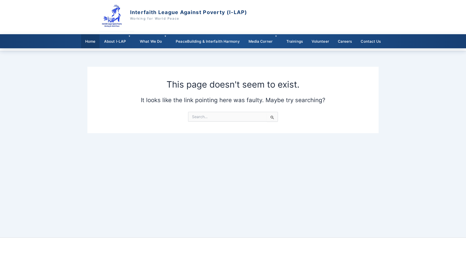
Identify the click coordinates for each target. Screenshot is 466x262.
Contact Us (371, 41)
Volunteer (320, 41)
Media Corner (261, 41)
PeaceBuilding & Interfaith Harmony (208, 41)
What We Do (151, 41)
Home (90, 41)
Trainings (294, 41)
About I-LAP (115, 41)
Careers (345, 41)
